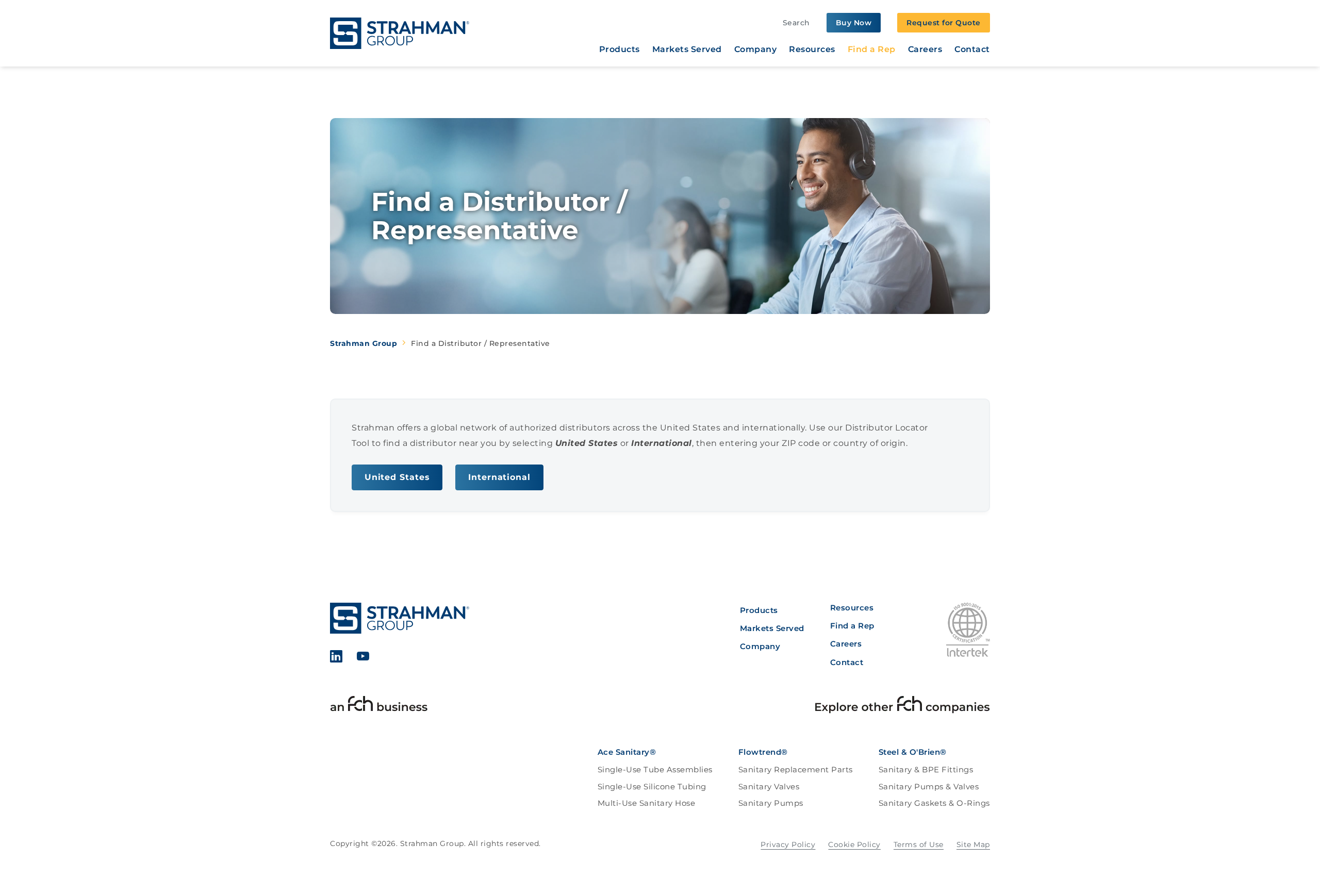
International (499, 477)
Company (755, 49)
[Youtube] (363, 658)
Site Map (973, 844)
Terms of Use (919, 844)
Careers (925, 49)
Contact (972, 49)
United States (397, 477)
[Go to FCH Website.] (379, 706)
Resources (812, 49)
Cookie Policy (854, 844)
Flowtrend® (763, 752)
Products (619, 49)
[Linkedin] (336, 658)
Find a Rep (872, 49)
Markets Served (687, 49)
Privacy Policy (788, 844)
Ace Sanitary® (627, 752)
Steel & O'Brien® (913, 752)
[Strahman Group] (399, 33)
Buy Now (854, 22)
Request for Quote (943, 22)
